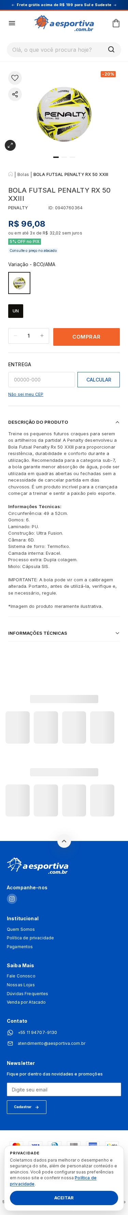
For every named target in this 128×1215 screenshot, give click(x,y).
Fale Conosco (21, 976)
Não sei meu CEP (25, 394)
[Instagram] (12, 899)
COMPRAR (86, 337)
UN (16, 310)
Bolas (23, 174)
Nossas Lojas (21, 985)
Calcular (98, 380)
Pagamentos (20, 946)
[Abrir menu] (12, 23)
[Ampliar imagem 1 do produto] (10, 145)
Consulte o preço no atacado (33, 250)
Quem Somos (21, 929)
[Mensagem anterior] (13, 5)
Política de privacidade (30, 938)
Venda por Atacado (26, 1002)
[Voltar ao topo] (64, 841)
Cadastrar (22, 1107)
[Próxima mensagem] (115, 5)
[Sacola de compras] (116, 23)
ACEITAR (64, 1198)
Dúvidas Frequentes (27, 993)
